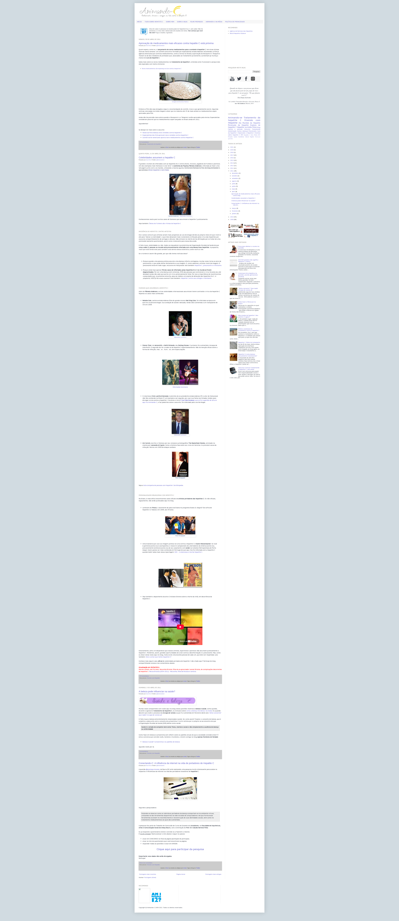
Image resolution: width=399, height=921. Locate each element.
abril (233, 191)
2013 (232, 165)
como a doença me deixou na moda (199, 711)
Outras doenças (242, 131)
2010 (232, 217)
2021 (232, 147)
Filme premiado (196, 22)
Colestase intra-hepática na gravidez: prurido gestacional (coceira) (248, 274)
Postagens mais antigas (213, 874)
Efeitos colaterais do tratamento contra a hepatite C (248, 329)
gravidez (230, 138)
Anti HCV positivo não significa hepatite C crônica (248, 260)
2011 (232, 171)
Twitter (198, 147)
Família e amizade (235, 129)
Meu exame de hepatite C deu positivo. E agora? (248, 316)
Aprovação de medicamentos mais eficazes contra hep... (245, 194)
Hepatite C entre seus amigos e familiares (196, 278)
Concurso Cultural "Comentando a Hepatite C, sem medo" (248, 368)
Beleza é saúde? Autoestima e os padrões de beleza (161, 742)
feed (167, 147)
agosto (234, 181)
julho (234, 184)
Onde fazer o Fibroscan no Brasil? (247, 302)
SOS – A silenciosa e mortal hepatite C (188, 552)
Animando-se (235, 117)
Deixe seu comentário (146, 863)
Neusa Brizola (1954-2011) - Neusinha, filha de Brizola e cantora (172, 671)
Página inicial (180, 874)
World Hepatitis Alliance (238, 33)
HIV (242, 135)
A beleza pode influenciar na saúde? (157, 691)
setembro (235, 178)
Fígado (252, 137)
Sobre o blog (182, 22)
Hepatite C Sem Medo (250, 135)
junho (234, 186)
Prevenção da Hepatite (238, 125)
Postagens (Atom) (150, 877)
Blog (258, 127)
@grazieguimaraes (152, 769)
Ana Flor (148, 45)
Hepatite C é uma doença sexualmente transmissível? (247, 355)
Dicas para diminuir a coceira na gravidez (248, 247)
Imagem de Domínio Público (180, 101)
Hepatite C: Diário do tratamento (249, 342)
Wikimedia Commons (186, 216)
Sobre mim (170, 22)
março (234, 208)
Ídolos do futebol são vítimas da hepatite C (165, 223)
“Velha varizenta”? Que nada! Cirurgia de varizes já (248, 289)
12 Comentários (144, 142)
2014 (232, 163)
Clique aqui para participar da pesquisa (180, 849)
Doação (230, 137)
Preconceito (253, 131)
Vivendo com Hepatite (153, 678)
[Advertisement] (244, 51)
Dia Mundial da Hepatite (249, 123)
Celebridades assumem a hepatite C (157, 157)
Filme (254, 127)
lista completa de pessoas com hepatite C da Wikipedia (163, 485)
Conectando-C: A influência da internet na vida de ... (245, 204)
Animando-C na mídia (214, 22)
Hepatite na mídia (244, 127)
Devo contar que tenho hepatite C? (158, 657)
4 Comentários (144, 751)
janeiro (234, 213)
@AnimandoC (160, 45)
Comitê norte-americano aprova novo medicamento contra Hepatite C (168, 137)
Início (139, 22)
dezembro (235, 173)
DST (259, 135)
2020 (232, 150)
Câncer (247, 137)
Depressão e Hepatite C (246, 133)
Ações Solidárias (239, 137)
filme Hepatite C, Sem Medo (159, 170)
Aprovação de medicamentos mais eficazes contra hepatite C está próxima (176, 43)
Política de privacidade (235, 22)
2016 (232, 158)
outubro (235, 176)
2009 (232, 219)
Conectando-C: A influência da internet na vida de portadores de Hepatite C (176, 763)
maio (233, 189)
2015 (232, 160)
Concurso (247, 129)
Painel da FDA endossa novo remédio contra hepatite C (162, 133)
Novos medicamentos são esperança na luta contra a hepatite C (161, 68)
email (185, 147)
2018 (232, 152)
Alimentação (232, 131)
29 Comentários (144, 676)
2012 (232, 168)
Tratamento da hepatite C (154, 144)
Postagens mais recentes (147, 874)
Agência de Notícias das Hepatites (241, 31)
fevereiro (235, 211)
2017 (232, 155)
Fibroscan (257, 137)
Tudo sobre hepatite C (154, 22)
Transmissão (256, 129)
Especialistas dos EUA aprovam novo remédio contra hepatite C (165, 135)
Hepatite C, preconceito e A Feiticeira (208, 265)
